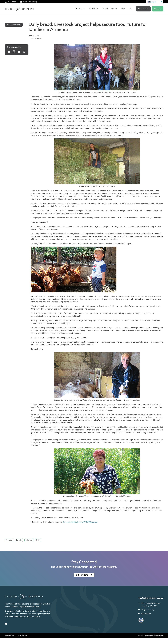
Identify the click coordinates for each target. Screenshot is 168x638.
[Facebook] (6, 624)
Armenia (9, 540)
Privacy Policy (21, 636)
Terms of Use (9, 636)
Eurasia (18, 540)
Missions (29, 540)
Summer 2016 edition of (80, 522)
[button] (9, 52)
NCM (38, 540)
